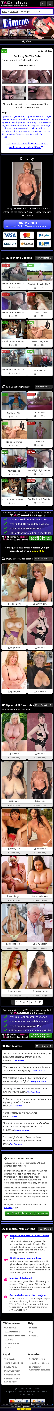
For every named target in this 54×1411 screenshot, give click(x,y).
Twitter (7, 1347)
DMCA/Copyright (12, 1371)
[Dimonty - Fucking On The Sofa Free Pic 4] (40, 92)
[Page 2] (31, 1002)
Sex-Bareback (31, 134)
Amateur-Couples (15, 134)
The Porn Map (39, 1071)
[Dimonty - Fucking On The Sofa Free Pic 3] (14, 92)
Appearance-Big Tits (35, 116)
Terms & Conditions (13, 1363)
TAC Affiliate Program (39, 1363)
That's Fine (24, 1409)
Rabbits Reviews (21, 1130)
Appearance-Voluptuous (13, 122)
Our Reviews (10, 1327)
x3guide (14, 1116)
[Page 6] (35, 1002)
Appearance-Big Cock (24, 128)
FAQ (31, 1331)
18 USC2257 (9, 1359)
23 (40, 1002)
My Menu (27, 41)
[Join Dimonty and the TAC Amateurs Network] (10, 234)
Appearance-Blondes (38, 119)
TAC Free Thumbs (12, 1343)
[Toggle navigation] (50, 3)
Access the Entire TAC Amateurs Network (27, 224)
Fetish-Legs (32, 122)
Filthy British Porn (39, 1081)
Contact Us (34, 1335)
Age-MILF (6, 116)
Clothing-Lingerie (21, 131)
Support (33, 1327)
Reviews (8, 1207)
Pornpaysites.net (17, 1106)
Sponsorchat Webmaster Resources (39, 1368)
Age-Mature (18, 116)
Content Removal (12, 1374)
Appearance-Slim (19, 119)
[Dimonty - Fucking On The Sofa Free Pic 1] (14, 76)
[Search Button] (43, 3)
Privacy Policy (36, 1406)
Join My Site (38, 550)
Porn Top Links (16, 1144)
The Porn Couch (34, 1092)
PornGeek (19, 1060)
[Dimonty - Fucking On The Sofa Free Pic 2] (40, 76)
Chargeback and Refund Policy (12, 1380)
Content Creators (37, 1359)
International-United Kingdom (25, 125)
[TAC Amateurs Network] (14, 4)
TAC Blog (8, 1339)
